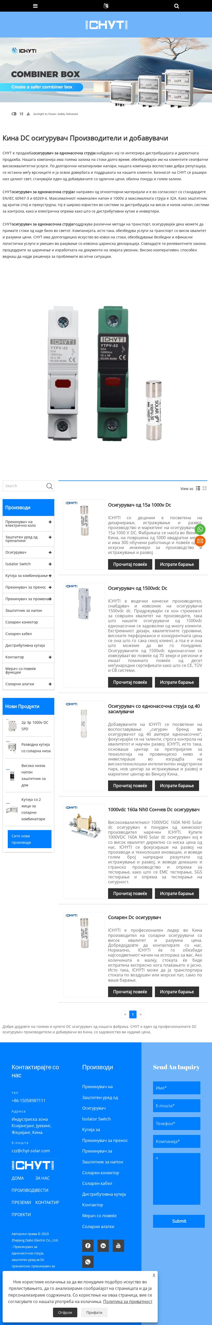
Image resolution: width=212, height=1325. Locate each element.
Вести (41, 1190)
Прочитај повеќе (130, 564)
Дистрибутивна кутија (25, 645)
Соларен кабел (18, 633)
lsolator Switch (18, 563)
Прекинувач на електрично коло (20, 523)
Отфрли (65, 1312)
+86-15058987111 (29, 1100)
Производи (24, 1190)
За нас (42, 1178)
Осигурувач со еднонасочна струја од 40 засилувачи (154, 708)
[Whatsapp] (88, 1262)
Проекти (21, 1214)
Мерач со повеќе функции (20, 670)
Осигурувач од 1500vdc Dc (137, 588)
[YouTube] (118, 1246)
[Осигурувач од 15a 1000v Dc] (84, 519)
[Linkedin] (103, 1246)
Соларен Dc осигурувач (134, 917)
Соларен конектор (21, 622)
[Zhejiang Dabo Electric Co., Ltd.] (106, 24)
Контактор (14, 656)
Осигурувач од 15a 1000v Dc (139, 505)
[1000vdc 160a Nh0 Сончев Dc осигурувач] (84, 824)
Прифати (94, 1312)
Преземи (21, 1202)
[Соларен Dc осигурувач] (84, 932)
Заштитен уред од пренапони (21, 538)
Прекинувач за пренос (25, 587)
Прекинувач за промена (27, 598)
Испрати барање (177, 564)
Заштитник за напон (23, 610)
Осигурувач (15, 552)
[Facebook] (88, 1246)
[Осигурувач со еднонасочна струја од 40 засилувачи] (84, 721)
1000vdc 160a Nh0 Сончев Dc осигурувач (154, 809)
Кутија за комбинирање (26, 575)
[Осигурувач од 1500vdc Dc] (84, 603)
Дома (18, 1178)
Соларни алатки (19, 683)
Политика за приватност (127, 1301)
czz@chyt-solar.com (31, 1151)
